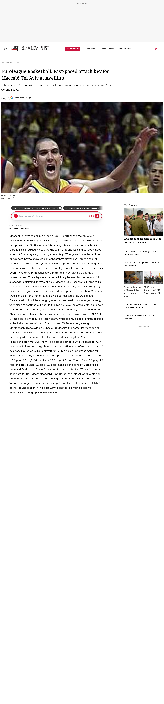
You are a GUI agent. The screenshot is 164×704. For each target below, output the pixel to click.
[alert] (23, 674)
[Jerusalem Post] (28, 48)
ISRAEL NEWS (90, 49)
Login (155, 48)
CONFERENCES (72, 49)
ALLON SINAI (17, 225)
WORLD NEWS (108, 49)
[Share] (3, 97)
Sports (18, 63)
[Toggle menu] (5, 48)
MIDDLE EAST (125, 49)
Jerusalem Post (7, 63)
